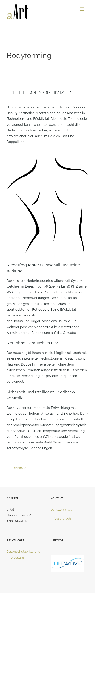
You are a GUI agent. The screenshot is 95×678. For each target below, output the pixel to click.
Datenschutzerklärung (23, 552)
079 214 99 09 (61, 510)
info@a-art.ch (61, 519)
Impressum (15, 558)
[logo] (18, 6)
